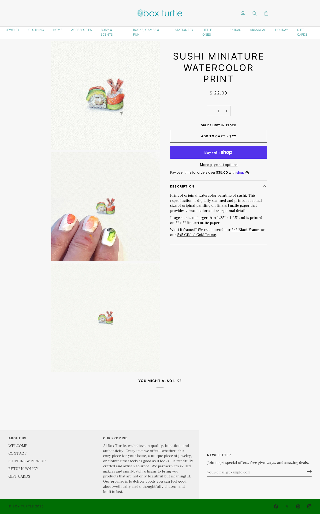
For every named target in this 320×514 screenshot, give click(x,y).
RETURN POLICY (23, 468)
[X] (287, 506)
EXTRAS (235, 30)
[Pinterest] (298, 506)
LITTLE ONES (207, 32)
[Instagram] (309, 506)
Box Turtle (23, 506)
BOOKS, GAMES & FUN (146, 32)
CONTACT (17, 453)
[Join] (308, 471)
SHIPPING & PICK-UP (27, 460)
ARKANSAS (258, 30)
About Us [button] (17, 438)
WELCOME (17, 445)
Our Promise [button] (115, 438)
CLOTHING (36, 30)
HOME (57, 30)
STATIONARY (184, 30)
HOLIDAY (281, 30)
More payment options (219, 164)
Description (182, 186)
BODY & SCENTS (107, 32)
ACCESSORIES (81, 30)
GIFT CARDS (302, 32)
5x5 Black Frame (245, 229)
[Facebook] (276, 506)
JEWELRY (12, 30)
